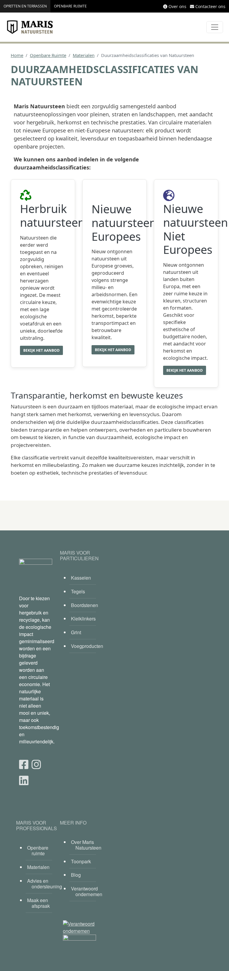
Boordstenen (83, 605)
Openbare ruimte (70, 6)
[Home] (30, 27)
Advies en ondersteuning (39, 883)
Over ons (177, 6)
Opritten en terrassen (25, 6)
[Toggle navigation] (214, 27)
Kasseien (81, 577)
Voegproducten (83, 646)
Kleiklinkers (83, 618)
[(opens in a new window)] (24, 763)
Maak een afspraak (38, 903)
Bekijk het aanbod (41, 350)
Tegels (78, 591)
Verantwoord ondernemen (83, 891)
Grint (76, 632)
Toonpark (81, 861)
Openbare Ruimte (48, 55)
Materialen (84, 55)
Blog (76, 874)
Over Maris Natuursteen (83, 845)
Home (17, 55)
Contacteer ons (210, 6)
